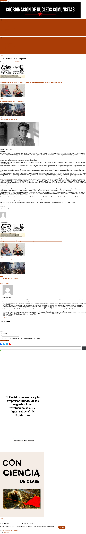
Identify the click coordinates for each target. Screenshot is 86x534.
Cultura (6, 27)
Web (1, 335)
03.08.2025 (5, 317)
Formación (7, 29)
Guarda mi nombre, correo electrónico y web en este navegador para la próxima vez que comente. (21, 338)
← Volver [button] (2, 518)
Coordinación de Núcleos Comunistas (10, 530)
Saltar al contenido (3, 0)
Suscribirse (62, 527)
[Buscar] (84, 348)
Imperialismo (7, 33)
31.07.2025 (17, 61)
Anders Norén (6, 532)
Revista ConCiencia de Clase (8, 21)
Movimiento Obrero (9, 25)
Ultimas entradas (6, 19)
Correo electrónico (4, 333)
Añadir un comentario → (5, 283)
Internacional (7, 31)
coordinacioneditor (9, 61)
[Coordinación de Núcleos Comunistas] (40, 17)
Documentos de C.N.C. (7, 20)
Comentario (2, 329)
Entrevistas (7, 22)
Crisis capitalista (8, 34)
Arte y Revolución (11, 28)
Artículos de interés (6, 23)
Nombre (2, 331)
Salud (6, 30)
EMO (9, 26)
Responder (5, 318)
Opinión (6, 35)
